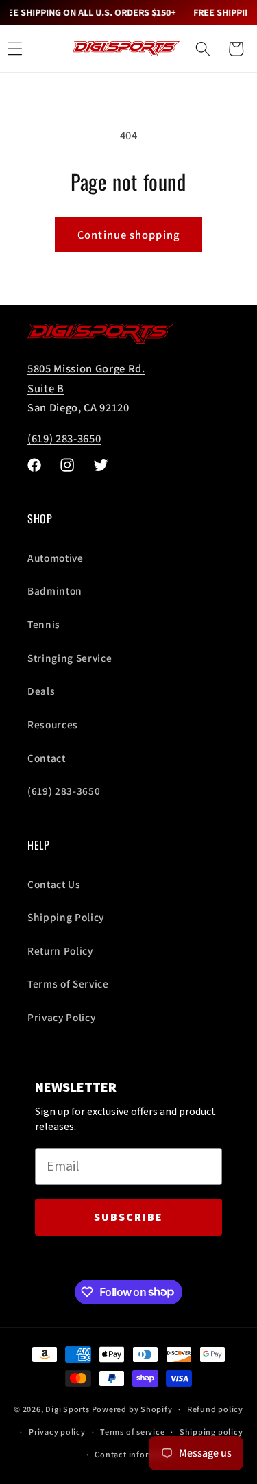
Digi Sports (67, 1409)
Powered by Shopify (132, 1409)
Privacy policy (57, 1431)
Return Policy (60, 950)
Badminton (54, 590)
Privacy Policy (61, 1017)
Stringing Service (69, 658)
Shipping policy (211, 1431)
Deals (41, 690)
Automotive (55, 557)
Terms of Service (68, 983)
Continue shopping (128, 234)
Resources (52, 724)
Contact (46, 758)
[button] (202, 48)
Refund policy (215, 1409)
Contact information (136, 1454)
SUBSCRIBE (128, 1217)
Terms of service (132, 1431)
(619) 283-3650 (64, 438)
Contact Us (54, 884)
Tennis (43, 624)
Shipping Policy (65, 917)
